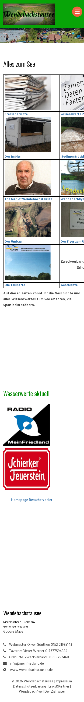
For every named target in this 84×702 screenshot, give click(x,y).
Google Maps (13, 632)
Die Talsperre (15, 285)
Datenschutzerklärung (29, 686)
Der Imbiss (13, 156)
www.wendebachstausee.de (31, 670)
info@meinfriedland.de (27, 664)
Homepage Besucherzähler (31, 500)
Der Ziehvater (55, 692)
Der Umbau (13, 241)
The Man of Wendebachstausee (28, 199)
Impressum (64, 681)
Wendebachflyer (31, 692)
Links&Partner (59, 686)
